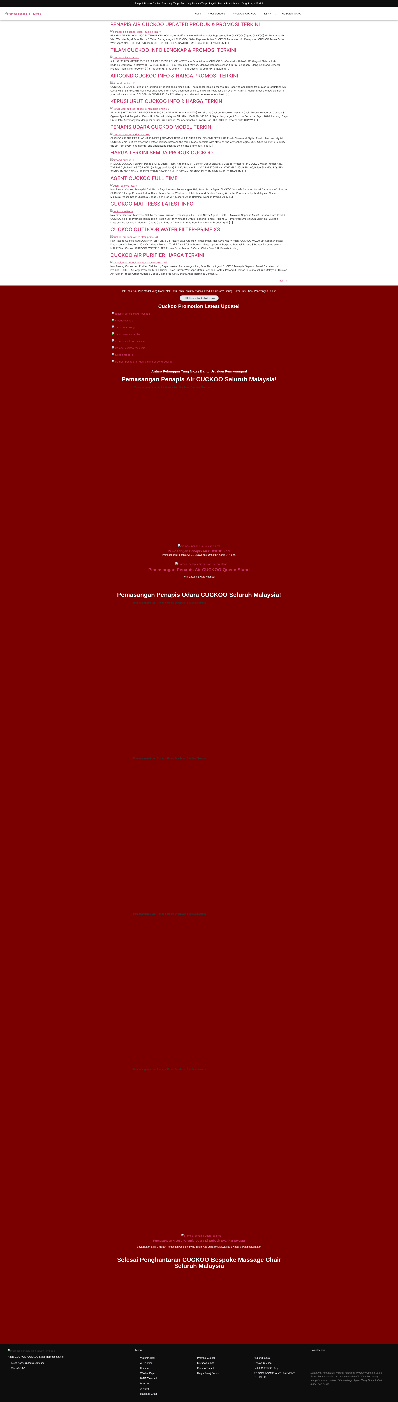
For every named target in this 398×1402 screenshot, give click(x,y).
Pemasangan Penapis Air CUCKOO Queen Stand (199, 569)
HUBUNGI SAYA (291, 13)
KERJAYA (269, 13)
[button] (199, 1225)
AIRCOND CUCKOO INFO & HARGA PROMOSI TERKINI (174, 76)
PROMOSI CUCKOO (244, 13)
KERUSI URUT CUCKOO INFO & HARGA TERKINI (167, 101)
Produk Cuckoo (216, 13)
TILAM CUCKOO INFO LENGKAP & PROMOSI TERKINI (173, 50)
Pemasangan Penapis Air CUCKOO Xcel (199, 551)
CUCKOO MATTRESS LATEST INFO (152, 204)
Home (198, 13)
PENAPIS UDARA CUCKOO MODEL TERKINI (161, 127)
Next (283, 280)
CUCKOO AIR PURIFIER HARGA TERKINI (157, 255)
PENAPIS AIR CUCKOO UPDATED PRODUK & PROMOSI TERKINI (185, 24)
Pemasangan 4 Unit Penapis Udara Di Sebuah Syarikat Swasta (199, 1240)
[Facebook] (317, 1361)
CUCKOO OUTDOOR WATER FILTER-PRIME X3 (165, 229)
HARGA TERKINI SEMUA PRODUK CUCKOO (161, 153)
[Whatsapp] (330, 1361)
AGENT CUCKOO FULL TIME (144, 178)
